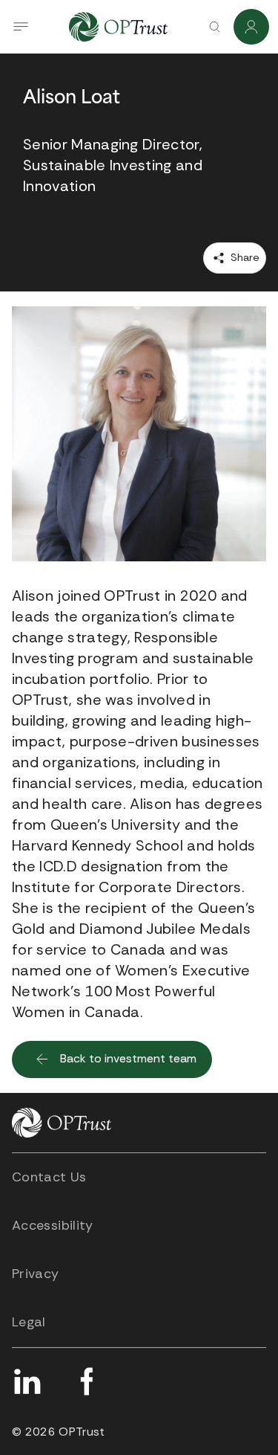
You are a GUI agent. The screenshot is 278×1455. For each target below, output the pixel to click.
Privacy (35, 1274)
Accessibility (52, 1225)
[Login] (251, 27)
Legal (29, 1322)
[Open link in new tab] (27, 1381)
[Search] (214, 27)
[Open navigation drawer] (21, 27)
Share (243, 257)
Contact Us (49, 1177)
